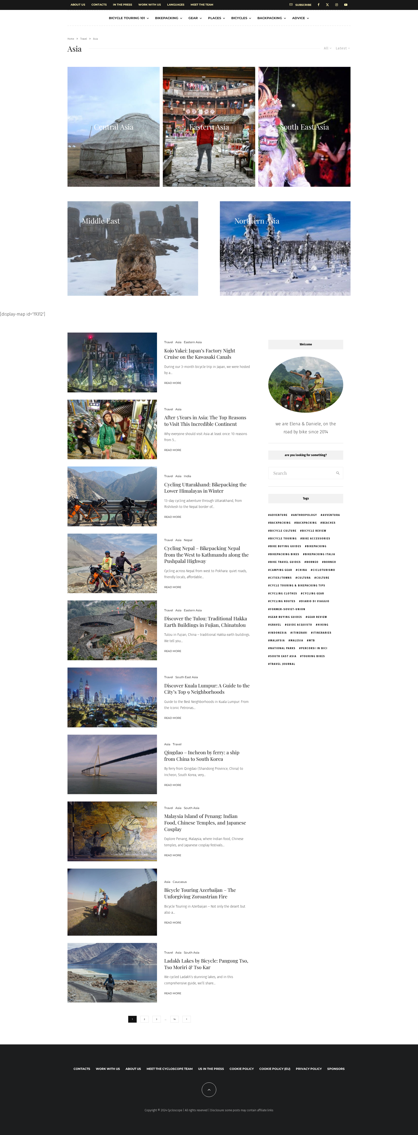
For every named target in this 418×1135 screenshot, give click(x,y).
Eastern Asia (193, 342)
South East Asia (186, 677)
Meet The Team (202, 4)
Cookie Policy (242, 1069)
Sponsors (336, 1069)
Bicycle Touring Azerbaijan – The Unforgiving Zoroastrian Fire (200, 893)
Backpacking (269, 18)
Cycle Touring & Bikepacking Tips (297, 585)
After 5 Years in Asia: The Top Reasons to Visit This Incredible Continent (205, 420)
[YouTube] (346, 5)
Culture (322, 577)
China (302, 570)
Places (214, 18)
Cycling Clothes (283, 593)
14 (174, 1019)
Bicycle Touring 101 (127, 18)
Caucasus (180, 882)
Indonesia (278, 632)
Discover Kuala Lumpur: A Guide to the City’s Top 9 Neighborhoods (207, 688)
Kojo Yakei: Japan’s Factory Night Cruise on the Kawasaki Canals (199, 353)
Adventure (279, 515)
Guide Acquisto (299, 624)
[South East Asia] (304, 127)
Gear (193, 18)
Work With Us (149, 4)
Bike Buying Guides (285, 546)
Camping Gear (281, 570)
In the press (122, 4)
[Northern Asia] (285, 248)
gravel (275, 624)
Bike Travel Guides (285, 562)
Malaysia (277, 640)
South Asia (191, 808)
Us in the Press (211, 1069)
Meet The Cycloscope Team (170, 1069)
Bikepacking (166, 18)
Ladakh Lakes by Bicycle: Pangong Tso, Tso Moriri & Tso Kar (206, 963)
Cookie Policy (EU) (274, 1069)
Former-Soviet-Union (288, 609)
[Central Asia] (113, 127)
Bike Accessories (316, 538)
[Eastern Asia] (209, 127)
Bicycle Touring (283, 538)
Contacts (99, 4)
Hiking (323, 624)
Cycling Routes (283, 601)
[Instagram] (336, 5)
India (187, 476)
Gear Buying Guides (286, 617)
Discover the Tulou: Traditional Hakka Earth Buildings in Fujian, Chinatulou (205, 621)
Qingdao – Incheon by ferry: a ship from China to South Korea (201, 755)
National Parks (283, 648)
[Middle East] (132, 248)
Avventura (331, 515)
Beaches (329, 522)
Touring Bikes (313, 656)
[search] (338, 473)
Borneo (312, 562)
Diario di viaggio (315, 601)
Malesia (297, 640)
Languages (175, 4)
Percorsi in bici (314, 648)
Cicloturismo (324, 570)
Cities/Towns (281, 577)
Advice (298, 18)
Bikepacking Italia (320, 554)
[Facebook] (318, 5)
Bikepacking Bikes (284, 554)
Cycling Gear (313, 593)
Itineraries (322, 632)
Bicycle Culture (283, 530)
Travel (168, 342)
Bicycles (239, 18)
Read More (172, 383)
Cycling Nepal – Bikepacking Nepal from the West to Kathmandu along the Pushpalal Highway (206, 554)
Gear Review (317, 617)
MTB (312, 640)
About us (78, 4)
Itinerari (299, 632)
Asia (178, 342)
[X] (327, 5)
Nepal (188, 540)
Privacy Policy (309, 1069)
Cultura (304, 577)
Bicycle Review (314, 530)
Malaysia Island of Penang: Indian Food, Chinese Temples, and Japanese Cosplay (205, 822)
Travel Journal (282, 664)
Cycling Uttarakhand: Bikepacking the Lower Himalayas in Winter (205, 487)
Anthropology (305, 515)
